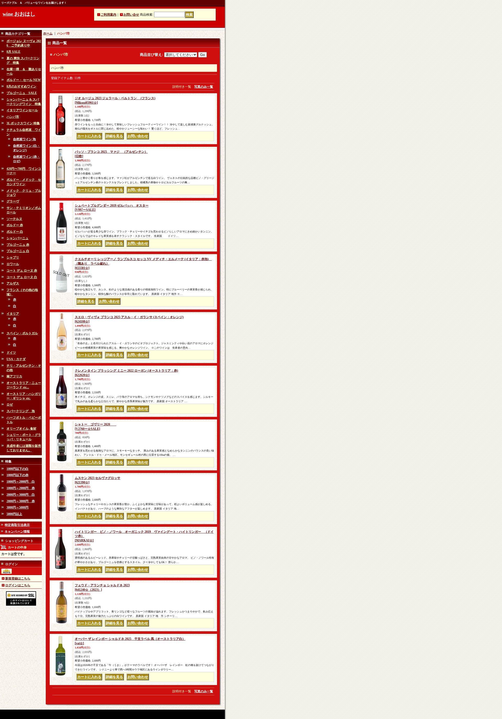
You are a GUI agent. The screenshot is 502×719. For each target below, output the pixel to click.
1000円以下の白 (17, 469)
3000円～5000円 (17, 507)
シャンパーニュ (17, 238)
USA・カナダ (16, 359)
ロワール (13, 264)
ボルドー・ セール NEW (24, 80)
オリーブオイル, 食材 (21, 428)
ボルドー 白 (15, 231)
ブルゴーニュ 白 (18, 251)
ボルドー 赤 (15, 225)
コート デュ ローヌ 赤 (22, 270)
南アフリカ (14, 376)
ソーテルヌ (14, 219)
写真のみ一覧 (203, 87)
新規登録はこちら (17, 578)
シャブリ (13, 257)
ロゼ (10, 404)
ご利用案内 (108, 14)
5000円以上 (14, 514)
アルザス (13, 283)
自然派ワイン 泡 (24, 139)
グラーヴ (13, 201)
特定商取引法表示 (17, 525)
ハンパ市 (13, 117)
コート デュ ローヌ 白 (22, 277)
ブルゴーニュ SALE (22, 93)
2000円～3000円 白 (21, 494)
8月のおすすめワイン (21, 86)
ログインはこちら (17, 585)
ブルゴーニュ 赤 (18, 245)
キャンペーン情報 (17, 531)
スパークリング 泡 (21, 411)
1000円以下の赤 (17, 475)
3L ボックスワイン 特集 (23, 123)
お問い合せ (131, 14)
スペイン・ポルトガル (22, 333)
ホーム (48, 33)
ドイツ (11, 352)
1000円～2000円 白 (21, 481)
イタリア (13, 313)
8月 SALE (13, 52)
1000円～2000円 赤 (21, 488)
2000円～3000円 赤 (21, 501)
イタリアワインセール (22, 110)
